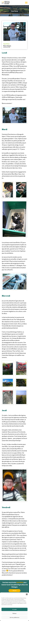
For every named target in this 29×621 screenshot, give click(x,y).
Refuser (14, 613)
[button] (27, 594)
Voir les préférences (14, 617)
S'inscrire (14, 590)
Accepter (14, 609)
